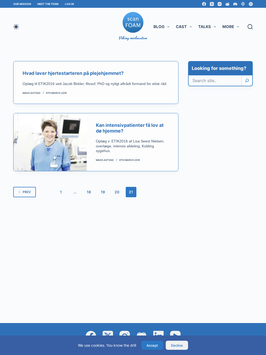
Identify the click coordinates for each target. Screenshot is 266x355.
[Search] (247, 80)
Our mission (22, 3)
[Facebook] (204, 4)
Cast (181, 26)
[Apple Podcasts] (243, 4)
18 (89, 192)
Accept (152, 345)
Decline (177, 345)
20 (117, 192)
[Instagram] (220, 4)
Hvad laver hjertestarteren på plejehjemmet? (73, 73)
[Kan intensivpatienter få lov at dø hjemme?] (50, 142)
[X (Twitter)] (212, 4)
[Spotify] (251, 4)
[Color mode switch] (16, 27)
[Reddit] (227, 4)
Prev (27, 192)
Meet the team (47, 3)
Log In (69, 3)
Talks (204, 26)
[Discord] (235, 4)
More (228, 26)
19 (103, 192)
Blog (159, 26)
